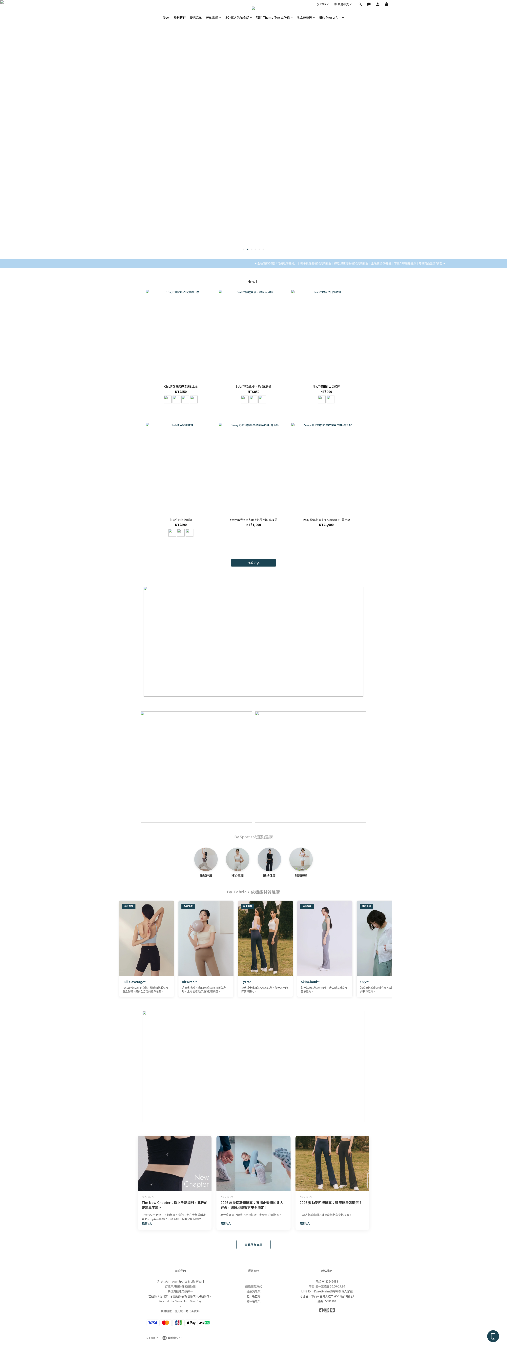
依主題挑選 (304, 17)
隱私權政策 (253, 1301)
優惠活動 (196, 17)
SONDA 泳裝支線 (237, 17)
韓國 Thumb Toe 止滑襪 (273, 17)
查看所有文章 (253, 1245)
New (166, 17)
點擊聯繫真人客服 (341, 1291)
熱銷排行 (180, 17)
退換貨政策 (253, 1291)
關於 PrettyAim (330, 17)
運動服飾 (212, 17)
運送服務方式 (253, 1286)
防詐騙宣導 (253, 1296)
